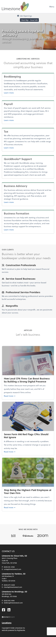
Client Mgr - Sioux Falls (29, 20)
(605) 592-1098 (9, 600)
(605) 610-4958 (9, 567)
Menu (51, 6)
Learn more (17, 92)
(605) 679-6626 (9, 585)
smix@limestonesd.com (12, 569)
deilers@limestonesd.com (13, 603)
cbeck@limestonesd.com (13, 587)
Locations (6, 622)
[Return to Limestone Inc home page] (15, 6)
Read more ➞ (28, 395)
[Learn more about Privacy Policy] (8, 617)
